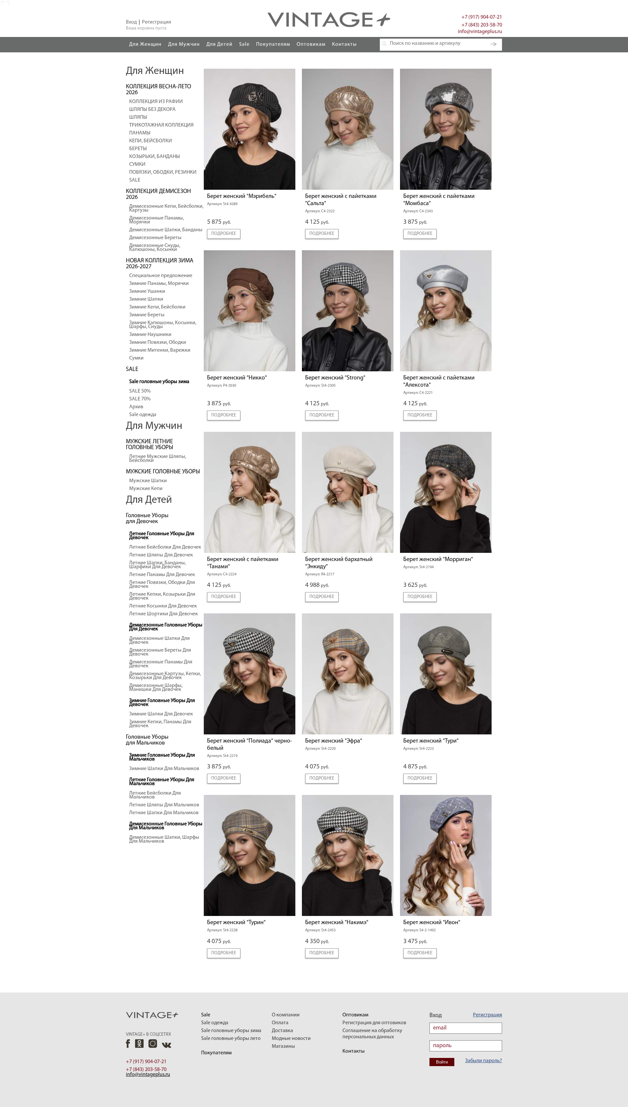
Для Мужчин (184, 44)
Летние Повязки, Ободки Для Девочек (162, 585)
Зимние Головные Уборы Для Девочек (162, 702)
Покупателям (273, 44)
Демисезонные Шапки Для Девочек (159, 640)
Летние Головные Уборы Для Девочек (161, 535)
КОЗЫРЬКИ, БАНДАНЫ (154, 157)
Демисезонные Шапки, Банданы (165, 230)
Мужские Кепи (146, 489)
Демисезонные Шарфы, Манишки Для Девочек (156, 688)
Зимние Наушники (150, 335)
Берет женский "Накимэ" (336, 923)
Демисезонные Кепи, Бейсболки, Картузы (166, 208)
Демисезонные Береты (155, 238)
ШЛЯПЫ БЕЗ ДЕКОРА (152, 110)
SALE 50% (140, 391)
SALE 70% (140, 399)
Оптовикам (311, 44)
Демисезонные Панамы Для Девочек (160, 664)
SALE (134, 180)
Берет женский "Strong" (335, 378)
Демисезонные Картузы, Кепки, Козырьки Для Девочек (165, 676)
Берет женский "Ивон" (431, 923)
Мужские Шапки (148, 481)
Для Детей (219, 44)
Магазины (283, 1046)
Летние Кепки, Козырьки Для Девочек (162, 596)
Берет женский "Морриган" (438, 560)
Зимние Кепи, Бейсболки (157, 307)
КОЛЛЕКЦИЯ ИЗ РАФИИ (156, 102)
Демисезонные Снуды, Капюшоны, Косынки (154, 248)
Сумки (136, 358)
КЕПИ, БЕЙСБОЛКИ (150, 141)
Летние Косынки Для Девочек (163, 606)
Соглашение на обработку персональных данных (372, 1034)
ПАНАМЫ (139, 133)
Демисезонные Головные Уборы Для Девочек (165, 627)
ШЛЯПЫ (138, 117)
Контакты (344, 44)
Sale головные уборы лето (231, 1038)
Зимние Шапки (146, 299)
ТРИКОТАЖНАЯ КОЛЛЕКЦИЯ (161, 125)
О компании (286, 1015)
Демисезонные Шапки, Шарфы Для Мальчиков (164, 839)
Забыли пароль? (483, 1060)
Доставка (282, 1030)
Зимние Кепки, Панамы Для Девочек (160, 724)
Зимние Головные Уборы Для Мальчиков (162, 757)
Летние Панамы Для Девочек (162, 575)
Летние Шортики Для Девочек (163, 614)
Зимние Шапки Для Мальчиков (164, 769)
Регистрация (156, 22)
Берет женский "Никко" (237, 378)
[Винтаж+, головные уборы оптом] (329, 3)
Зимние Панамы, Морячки (159, 284)
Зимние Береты (147, 315)
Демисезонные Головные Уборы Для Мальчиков (165, 826)
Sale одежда (142, 415)
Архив (136, 407)
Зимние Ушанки (147, 291)
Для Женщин (145, 44)
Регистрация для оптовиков (374, 1023)
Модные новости (291, 1038)
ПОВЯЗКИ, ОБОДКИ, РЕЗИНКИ (163, 172)
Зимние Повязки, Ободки (157, 342)
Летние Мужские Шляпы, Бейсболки (157, 459)
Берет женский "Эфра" (333, 741)
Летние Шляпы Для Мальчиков (164, 805)
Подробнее (223, 233)
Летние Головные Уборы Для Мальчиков (161, 781)
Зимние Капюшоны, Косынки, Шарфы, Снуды (162, 325)
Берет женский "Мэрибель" (241, 197)
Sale (244, 44)
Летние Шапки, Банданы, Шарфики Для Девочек (157, 565)
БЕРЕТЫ (138, 149)
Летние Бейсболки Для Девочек (165, 547)
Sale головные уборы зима (159, 381)
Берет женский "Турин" (236, 923)
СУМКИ (137, 165)
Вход (131, 22)
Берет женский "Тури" (431, 741)
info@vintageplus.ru (480, 31)
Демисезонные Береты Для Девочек (160, 652)
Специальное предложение (160, 276)
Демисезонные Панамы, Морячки (156, 220)
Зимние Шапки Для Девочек (161, 714)
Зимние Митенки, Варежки (159, 350)
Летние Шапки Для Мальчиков (164, 813)
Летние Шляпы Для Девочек (161, 555)
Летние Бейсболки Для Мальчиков (155, 795)
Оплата (280, 1023)
